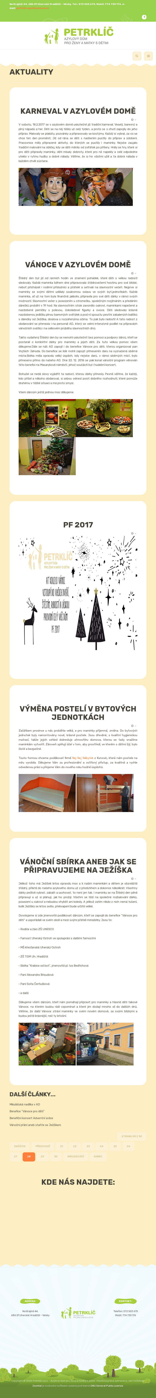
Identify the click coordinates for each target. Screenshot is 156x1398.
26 (128, 1146)
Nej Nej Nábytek (82, 758)
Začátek (19, 1146)
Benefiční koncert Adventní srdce (31, 1118)
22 (74, 1146)
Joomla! (37, 1385)
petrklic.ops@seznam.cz (32, 8)
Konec (98, 1156)
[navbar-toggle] (148, 56)
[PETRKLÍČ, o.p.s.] (78, 35)
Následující (76, 1156)
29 (42, 1156)
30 (55, 1156)
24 (101, 1146)
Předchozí (43, 1146)
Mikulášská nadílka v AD (25, 1104)
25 (115, 1146)
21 (61, 1146)
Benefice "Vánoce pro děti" (27, 1111)
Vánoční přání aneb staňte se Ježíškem (35, 1125)
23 (88, 1146)
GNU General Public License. (107, 1385)
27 (15, 1156)
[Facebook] (144, 17)
